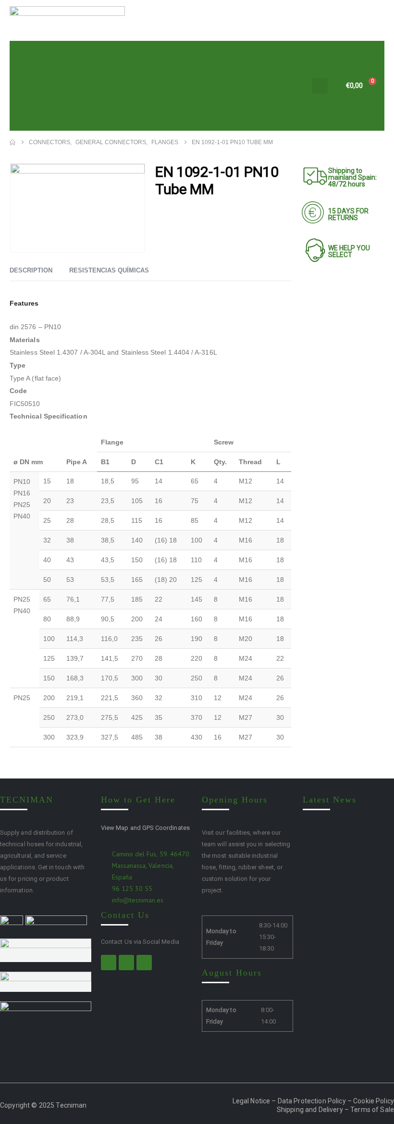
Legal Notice (252, 1101)
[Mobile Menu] (295, 86)
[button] (320, 86)
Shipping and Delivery (310, 1109)
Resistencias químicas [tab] (109, 270)
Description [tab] (31, 270)
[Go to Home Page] (12, 142)
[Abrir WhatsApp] (370, 1099)
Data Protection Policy (312, 1101)
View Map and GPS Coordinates (145, 827)
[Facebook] (108, 962)
